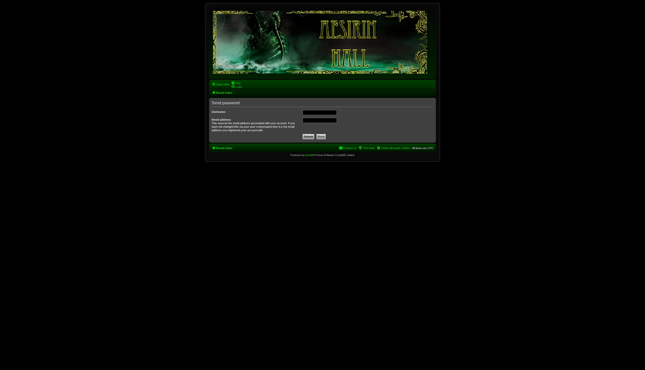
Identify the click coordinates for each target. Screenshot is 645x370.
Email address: (221, 119)
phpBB (309, 155)
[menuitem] (236, 83)
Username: (219, 111)
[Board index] (320, 41)
